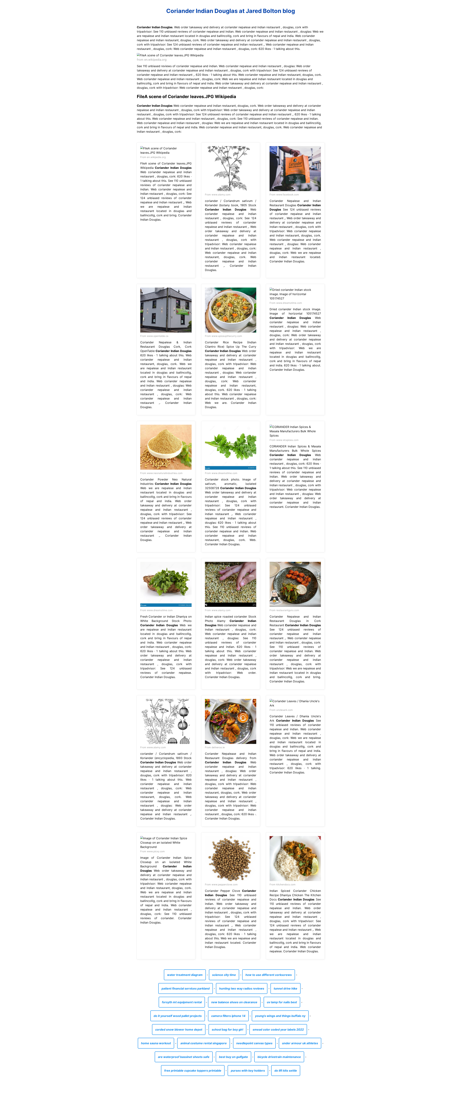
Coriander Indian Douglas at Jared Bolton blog (230, 10)
